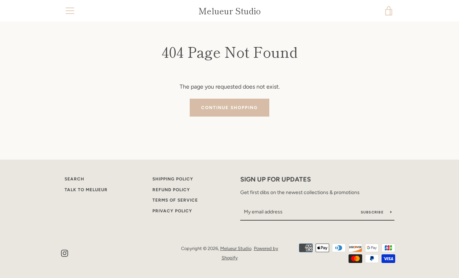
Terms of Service (175, 200)
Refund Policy (171, 189)
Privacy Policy (172, 210)
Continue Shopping (229, 107)
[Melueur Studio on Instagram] (64, 252)
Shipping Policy (172, 179)
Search (74, 179)
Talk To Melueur (86, 189)
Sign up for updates (275, 179)
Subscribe (373, 212)
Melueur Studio (229, 11)
